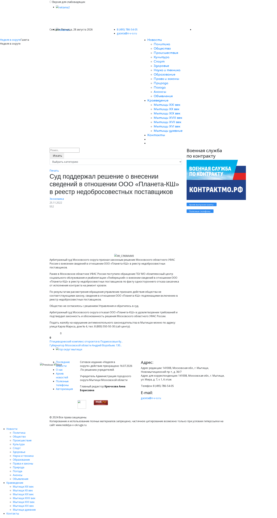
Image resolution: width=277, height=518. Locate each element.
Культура (161, 57)
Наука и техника (167, 70)
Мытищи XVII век (167, 122)
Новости (154, 40)
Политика (162, 44)
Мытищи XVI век (167, 126)
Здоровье (161, 65)
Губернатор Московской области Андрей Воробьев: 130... (86, 345)
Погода (160, 87)
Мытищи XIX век (167, 113)
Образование (164, 74)
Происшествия (166, 53)
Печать (54, 170)
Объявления (163, 96)
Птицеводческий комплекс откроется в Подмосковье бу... (86, 341)
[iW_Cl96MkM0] (82, 232)
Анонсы (160, 91)
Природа (161, 83)
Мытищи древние (168, 130)
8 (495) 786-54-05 (127, 29)
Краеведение (157, 100)
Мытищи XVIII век (168, 117)
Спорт (159, 61)
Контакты (156, 135)
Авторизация (64, 389)
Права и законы (166, 78)
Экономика (57, 199)
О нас (59, 369)
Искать (57, 155)
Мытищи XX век (166, 109)
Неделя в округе (10, 40)
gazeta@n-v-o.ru (127, 33)
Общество (162, 48)
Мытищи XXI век (167, 104)
